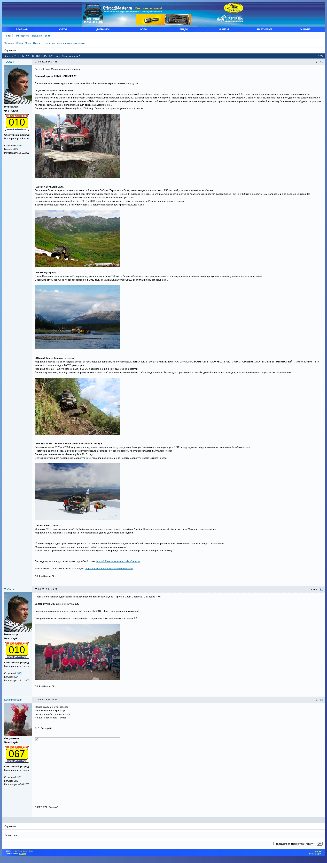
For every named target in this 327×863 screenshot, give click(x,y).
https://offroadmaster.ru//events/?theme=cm (109, 568)
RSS (320, 56)
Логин (318, 851)
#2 (321, 589)
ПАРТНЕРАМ (264, 29)
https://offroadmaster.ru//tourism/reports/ (118, 561)
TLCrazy (9, 61)
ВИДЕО (184, 29)
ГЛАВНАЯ (22, 29)
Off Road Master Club (26, 43)
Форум (8, 43)
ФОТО (143, 29)
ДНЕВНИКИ (103, 29)
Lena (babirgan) (13, 699)
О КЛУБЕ (305, 29)
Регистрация (315, 854)
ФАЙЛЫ (224, 29)
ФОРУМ (62, 29)
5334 (19, 145)
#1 (321, 61)
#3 (321, 699)
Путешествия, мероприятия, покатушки (63, 43)
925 (19, 777)
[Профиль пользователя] (19, 103)
